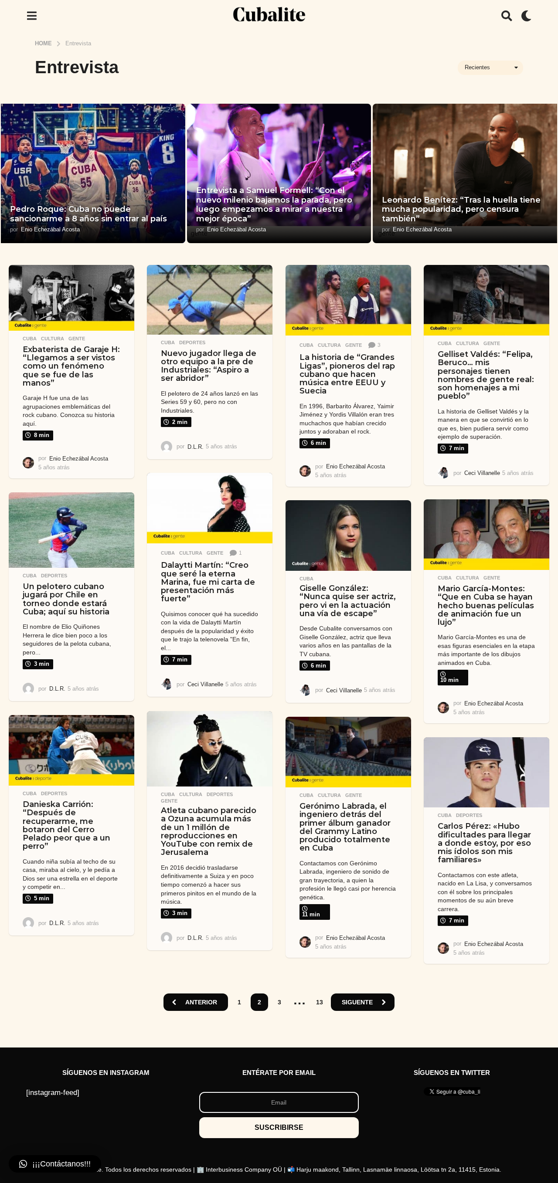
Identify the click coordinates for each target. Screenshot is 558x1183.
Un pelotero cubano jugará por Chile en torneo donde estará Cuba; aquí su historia (66, 599)
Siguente (357, 1002)
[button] (31, 15)
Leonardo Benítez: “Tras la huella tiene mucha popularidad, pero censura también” (461, 209)
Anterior (201, 1002)
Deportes (192, 342)
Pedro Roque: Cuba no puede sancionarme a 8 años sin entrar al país (88, 214)
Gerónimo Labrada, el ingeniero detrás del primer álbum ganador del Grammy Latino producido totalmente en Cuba (345, 827)
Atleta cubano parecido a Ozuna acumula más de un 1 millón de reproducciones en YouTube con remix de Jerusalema (208, 831)
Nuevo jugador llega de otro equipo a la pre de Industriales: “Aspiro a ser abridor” (208, 366)
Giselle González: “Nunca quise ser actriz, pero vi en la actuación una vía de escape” (347, 600)
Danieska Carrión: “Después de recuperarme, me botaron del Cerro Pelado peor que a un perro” (66, 825)
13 (319, 1002)
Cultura (52, 338)
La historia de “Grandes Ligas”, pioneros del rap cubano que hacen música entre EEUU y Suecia (347, 374)
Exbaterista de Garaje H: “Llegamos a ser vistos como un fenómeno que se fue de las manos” (71, 366)
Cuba (30, 338)
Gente (76, 338)
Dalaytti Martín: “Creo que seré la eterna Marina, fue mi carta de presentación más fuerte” (208, 581)
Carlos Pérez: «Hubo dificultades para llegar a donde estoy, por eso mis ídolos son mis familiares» (484, 842)
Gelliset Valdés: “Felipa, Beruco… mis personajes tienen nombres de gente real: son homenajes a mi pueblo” (486, 375)
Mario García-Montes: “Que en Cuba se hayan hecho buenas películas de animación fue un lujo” (486, 605)
